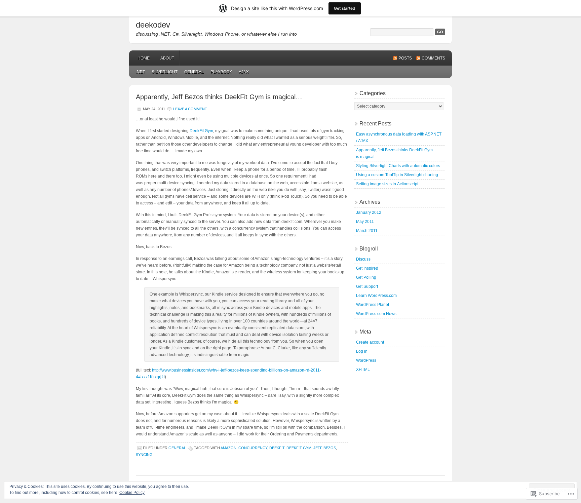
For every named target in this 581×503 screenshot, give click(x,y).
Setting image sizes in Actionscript (387, 184)
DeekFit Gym (201, 130)
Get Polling (366, 277)
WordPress (366, 360)
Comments (433, 58)
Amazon (228, 448)
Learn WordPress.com (376, 295)
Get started (344, 8)
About (167, 58)
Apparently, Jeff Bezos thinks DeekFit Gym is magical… (219, 97)
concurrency (252, 448)
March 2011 (367, 230)
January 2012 (368, 212)
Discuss (363, 259)
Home (144, 58)
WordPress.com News (376, 313)
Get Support (367, 286)
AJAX (244, 72)
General (194, 72)
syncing (144, 455)
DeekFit (276, 448)
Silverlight (165, 72)
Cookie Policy (132, 492)
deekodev (153, 24)
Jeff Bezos (324, 448)
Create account (370, 342)
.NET (140, 72)
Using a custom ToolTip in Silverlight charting (397, 174)
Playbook (221, 72)
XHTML (363, 369)
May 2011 (365, 221)
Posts (405, 58)
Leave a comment (190, 109)
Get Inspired (367, 268)
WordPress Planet (372, 304)
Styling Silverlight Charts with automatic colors (398, 165)
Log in (361, 351)
